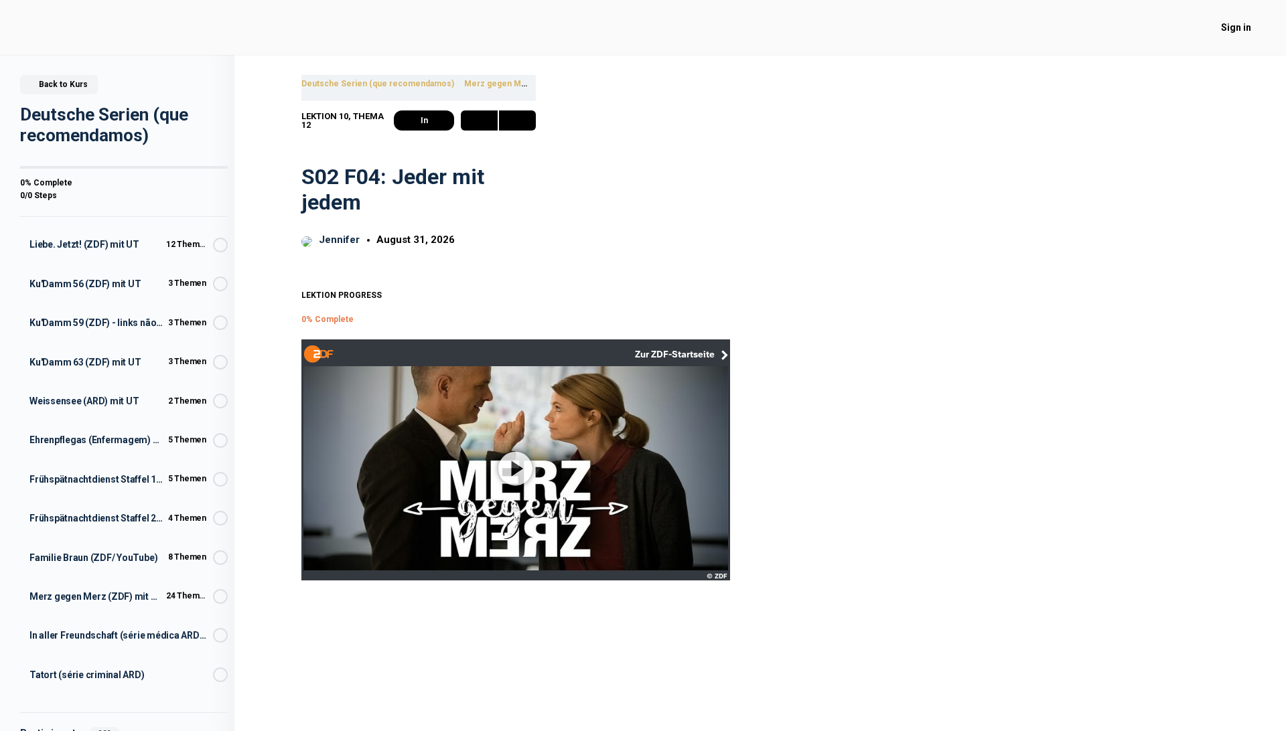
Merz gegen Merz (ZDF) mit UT (524, 83)
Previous (479, 120)
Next (517, 120)
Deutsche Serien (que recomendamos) (377, 83)
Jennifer (340, 240)
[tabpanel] (418, 471)
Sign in (1236, 27)
